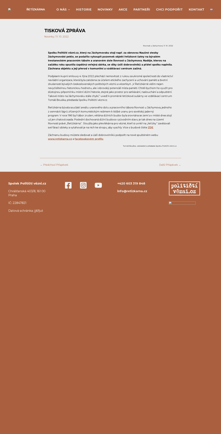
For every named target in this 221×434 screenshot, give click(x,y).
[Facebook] (68, 185)
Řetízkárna (35, 9)
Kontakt (196, 9)
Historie (84, 9)
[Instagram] (83, 185)
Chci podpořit (169, 9)
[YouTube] (98, 185)
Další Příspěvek (170, 165)
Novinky (105, 9)
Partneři (141, 9)
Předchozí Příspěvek (54, 165)
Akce (123, 9)
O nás (61, 9)
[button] (68, 9)
